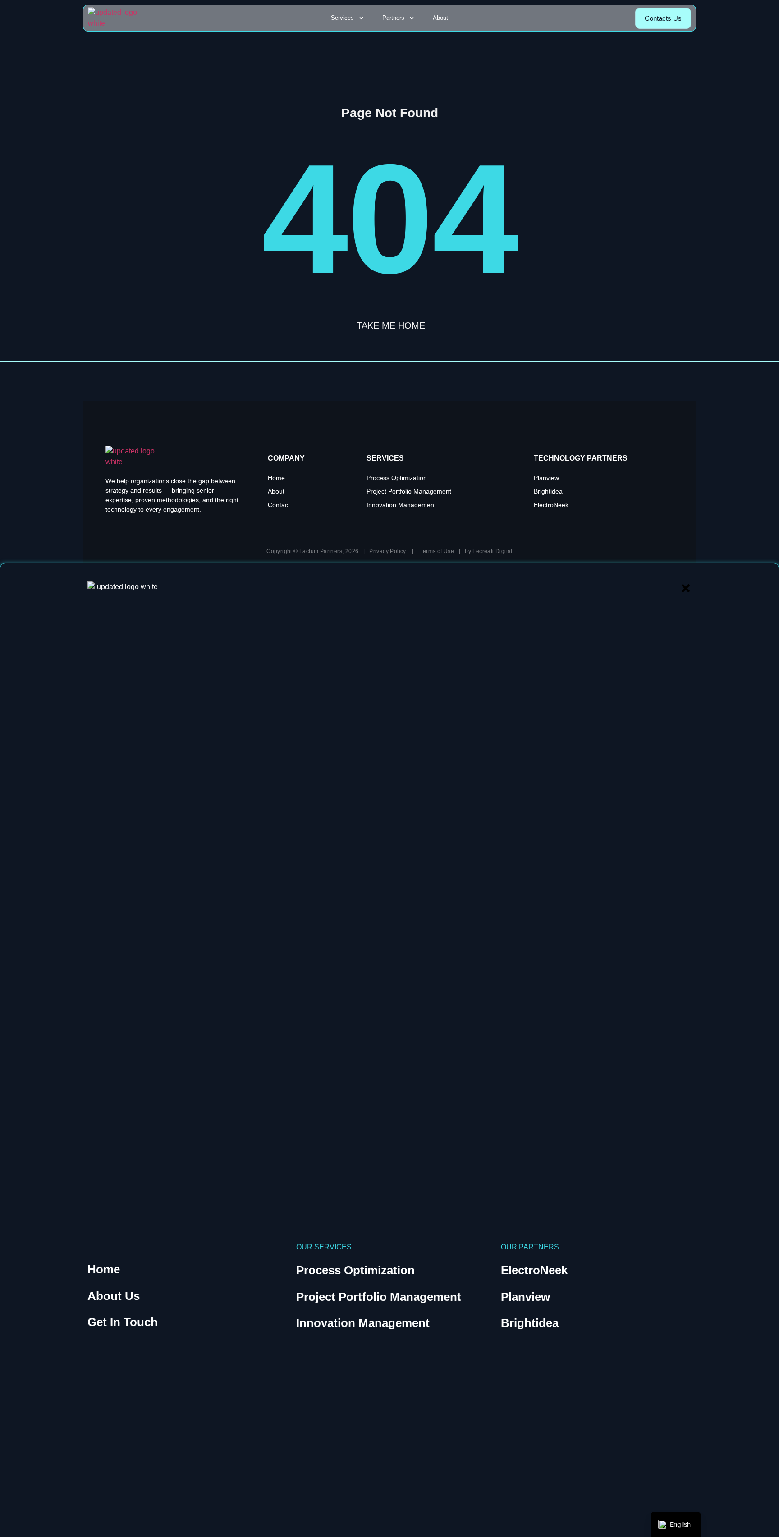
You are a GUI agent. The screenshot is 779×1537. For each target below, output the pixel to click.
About (440, 17)
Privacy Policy (387, 551)
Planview (546, 477)
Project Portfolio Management (409, 491)
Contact (279, 504)
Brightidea (548, 491)
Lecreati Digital (492, 551)
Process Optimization (397, 477)
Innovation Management (401, 504)
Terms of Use (437, 551)
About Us (113, 1296)
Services (342, 17)
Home (276, 477)
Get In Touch (122, 1322)
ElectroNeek (551, 504)
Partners (393, 17)
